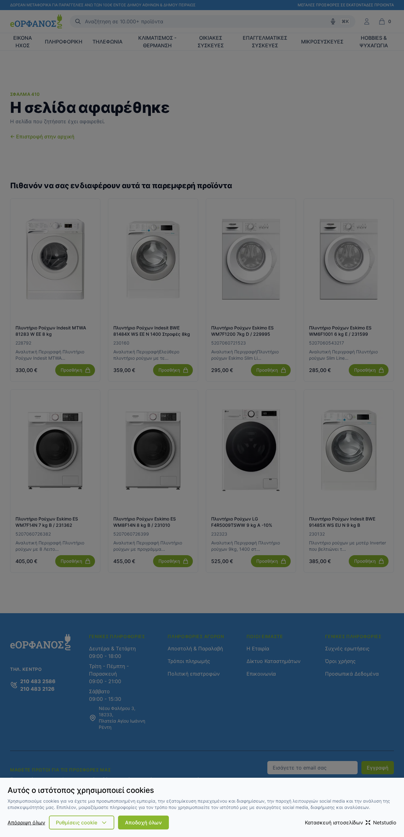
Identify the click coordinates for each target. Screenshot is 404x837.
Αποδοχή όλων (143, 822)
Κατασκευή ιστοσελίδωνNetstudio (350, 822)
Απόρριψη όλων (26, 822)
